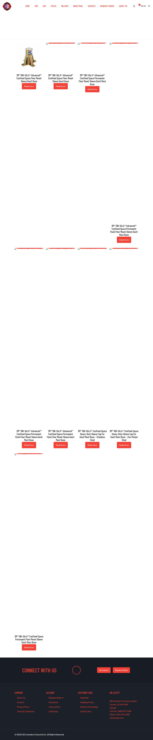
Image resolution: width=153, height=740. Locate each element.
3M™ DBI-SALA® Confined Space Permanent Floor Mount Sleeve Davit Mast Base (29, 639)
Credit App (53, 711)
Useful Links (85, 711)
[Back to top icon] (141, 735)
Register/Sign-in (55, 697)
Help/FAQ (84, 697)
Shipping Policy (87, 702)
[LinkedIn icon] (133, 735)
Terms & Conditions (25, 711)
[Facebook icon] (125, 735)
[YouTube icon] (130, 735)
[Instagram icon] (135, 735)
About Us (21, 697)
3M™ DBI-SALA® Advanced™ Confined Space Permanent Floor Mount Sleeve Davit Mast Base (92, 80)
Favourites (53, 702)
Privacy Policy (23, 707)
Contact (20, 702)
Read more (29, 86)
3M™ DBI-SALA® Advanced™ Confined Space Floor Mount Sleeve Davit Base (28, 78)
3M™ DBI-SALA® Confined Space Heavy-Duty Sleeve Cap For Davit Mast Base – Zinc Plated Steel (124, 435)
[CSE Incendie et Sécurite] (7, 6)
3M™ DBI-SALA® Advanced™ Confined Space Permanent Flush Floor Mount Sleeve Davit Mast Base (124, 230)
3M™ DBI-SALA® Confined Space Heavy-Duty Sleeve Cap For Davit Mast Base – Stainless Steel (92, 435)
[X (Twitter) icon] (127, 735)
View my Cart (54, 707)
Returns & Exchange (89, 707)
